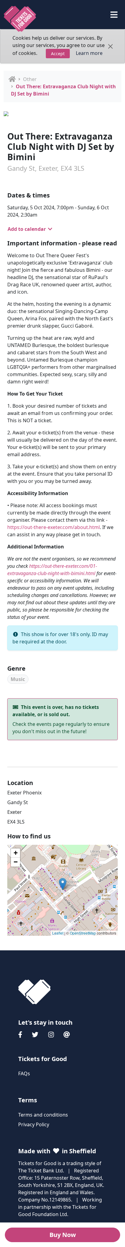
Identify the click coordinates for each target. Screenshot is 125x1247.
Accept (58, 53)
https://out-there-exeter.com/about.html (53, 527)
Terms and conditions (43, 1114)
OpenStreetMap (83, 932)
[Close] (110, 46)
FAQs (24, 1073)
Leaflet (57, 932)
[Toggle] (113, 14)
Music (18, 679)
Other (30, 79)
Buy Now (62, 1235)
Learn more (89, 53)
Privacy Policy (33, 1124)
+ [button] (16, 853)
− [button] (16, 862)
